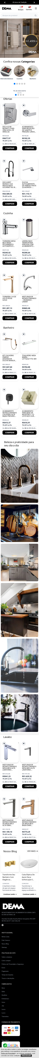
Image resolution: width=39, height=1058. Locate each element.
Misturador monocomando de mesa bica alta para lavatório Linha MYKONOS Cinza (9, 824)
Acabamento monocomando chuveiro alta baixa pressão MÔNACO (9, 414)
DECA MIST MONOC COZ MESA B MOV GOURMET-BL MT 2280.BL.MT (9, 185)
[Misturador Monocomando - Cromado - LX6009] (29, 283)
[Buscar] (35, 15)
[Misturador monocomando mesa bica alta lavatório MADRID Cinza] (29, 751)
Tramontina (5, 1016)
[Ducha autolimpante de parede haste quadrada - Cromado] (29, 169)
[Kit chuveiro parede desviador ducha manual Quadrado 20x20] (10, 342)
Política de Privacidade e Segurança (13, 964)
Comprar (9, 148)
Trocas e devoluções (8, 978)
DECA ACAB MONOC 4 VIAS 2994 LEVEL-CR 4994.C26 (8, 129)
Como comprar (6, 960)
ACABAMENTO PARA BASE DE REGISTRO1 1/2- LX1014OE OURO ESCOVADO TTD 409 (28, 415)
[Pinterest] (2, 925)
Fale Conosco (6, 940)
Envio (3, 967)
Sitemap (4, 947)
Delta (3, 991)
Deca (3, 988)
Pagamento (5, 971)
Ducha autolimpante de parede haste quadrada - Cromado (29, 185)
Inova (3, 1002)
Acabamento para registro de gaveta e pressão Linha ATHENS (28, 130)
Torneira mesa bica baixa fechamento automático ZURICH (8, 244)
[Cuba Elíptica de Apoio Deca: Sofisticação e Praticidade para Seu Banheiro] (29, 863)
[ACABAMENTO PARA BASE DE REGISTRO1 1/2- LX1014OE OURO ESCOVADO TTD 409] (29, 397)
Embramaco (5, 998)
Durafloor (4, 995)
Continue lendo (9, 894)
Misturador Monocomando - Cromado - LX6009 (29, 299)
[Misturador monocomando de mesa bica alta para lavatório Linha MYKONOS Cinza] (10, 807)
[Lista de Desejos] (4, 105)
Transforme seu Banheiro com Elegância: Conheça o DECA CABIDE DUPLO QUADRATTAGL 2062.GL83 (9, 877)
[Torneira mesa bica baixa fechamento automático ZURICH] (10, 228)
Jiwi (3, 1006)
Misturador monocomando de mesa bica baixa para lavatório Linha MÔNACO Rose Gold (29, 825)
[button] (4, 2)
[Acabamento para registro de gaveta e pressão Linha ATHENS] (29, 113)
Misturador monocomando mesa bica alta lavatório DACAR (9, 768)
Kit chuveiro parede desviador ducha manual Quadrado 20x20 (9, 359)
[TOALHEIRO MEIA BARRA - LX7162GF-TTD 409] (29, 342)
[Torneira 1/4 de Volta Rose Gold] (10, 283)
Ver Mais (31, 851)
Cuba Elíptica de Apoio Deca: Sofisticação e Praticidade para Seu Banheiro (28, 877)
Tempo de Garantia (7, 975)
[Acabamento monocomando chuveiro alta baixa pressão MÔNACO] (10, 397)
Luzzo (3, 1013)
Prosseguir (26, 1055)
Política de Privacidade (8, 1053)
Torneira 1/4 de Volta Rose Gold (9, 298)
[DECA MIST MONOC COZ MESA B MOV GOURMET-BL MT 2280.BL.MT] (10, 169)
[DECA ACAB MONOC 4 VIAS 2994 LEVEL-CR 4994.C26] (10, 113)
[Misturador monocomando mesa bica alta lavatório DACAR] (10, 751)
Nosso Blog (5, 944)
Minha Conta (5, 937)
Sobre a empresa (7, 957)
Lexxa (3, 1009)
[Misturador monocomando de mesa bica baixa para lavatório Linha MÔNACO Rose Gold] (29, 807)
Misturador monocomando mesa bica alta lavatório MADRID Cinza (29, 768)
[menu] (35, 8)
